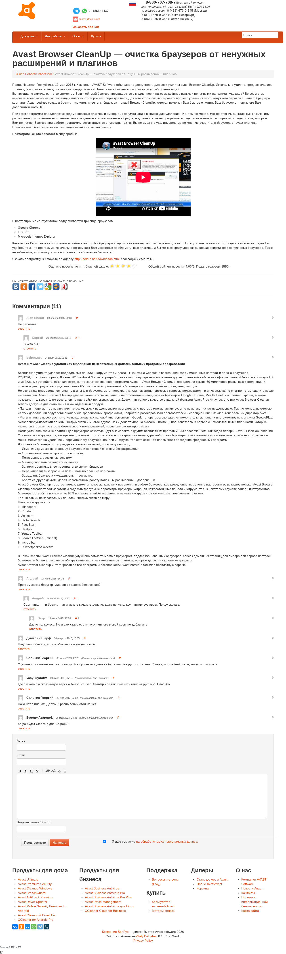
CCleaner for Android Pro (35, 919)
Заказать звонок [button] (86, 27)
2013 (50, 74)
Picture (65, 771)
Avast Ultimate (28, 879)
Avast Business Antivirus (102, 888)
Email (21, 755)
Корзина (203, 888)
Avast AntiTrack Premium (35, 897)
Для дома (28, 36)
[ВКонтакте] (15, 926)
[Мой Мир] (27, 926)
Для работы (54, 36)
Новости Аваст (35, 74)
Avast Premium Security (35, 884)
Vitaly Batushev (146, 936)
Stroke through (37, 771)
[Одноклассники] (21, 926)
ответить (24, 328)
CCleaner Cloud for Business (105, 910)
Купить (96, 36)
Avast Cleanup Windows (35, 888)
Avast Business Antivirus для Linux (109, 906)
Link (59, 771)
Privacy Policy (143, 940)
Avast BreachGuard (32, 893)
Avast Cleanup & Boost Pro (37, 915)
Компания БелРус (115, 931)
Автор (21, 740)
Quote (47, 771)
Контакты (248, 893)
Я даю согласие (155, 841)
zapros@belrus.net (89, 19)
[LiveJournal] (46, 926)
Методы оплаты (163, 910)
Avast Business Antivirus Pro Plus (108, 897)
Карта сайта (250, 910)
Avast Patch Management (103, 902)
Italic (25, 771)
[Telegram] (40, 926)
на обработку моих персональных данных (167, 841)
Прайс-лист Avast (209, 884)
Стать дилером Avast (212, 879)
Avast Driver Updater (32, 902)
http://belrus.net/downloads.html (97, 259)
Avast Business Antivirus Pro (105, 893)
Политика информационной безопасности (254, 901)
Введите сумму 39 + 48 (33, 822)
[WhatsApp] (33, 926)
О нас (77, 36)
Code (53, 771)
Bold (19, 771)
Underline (31, 771)
